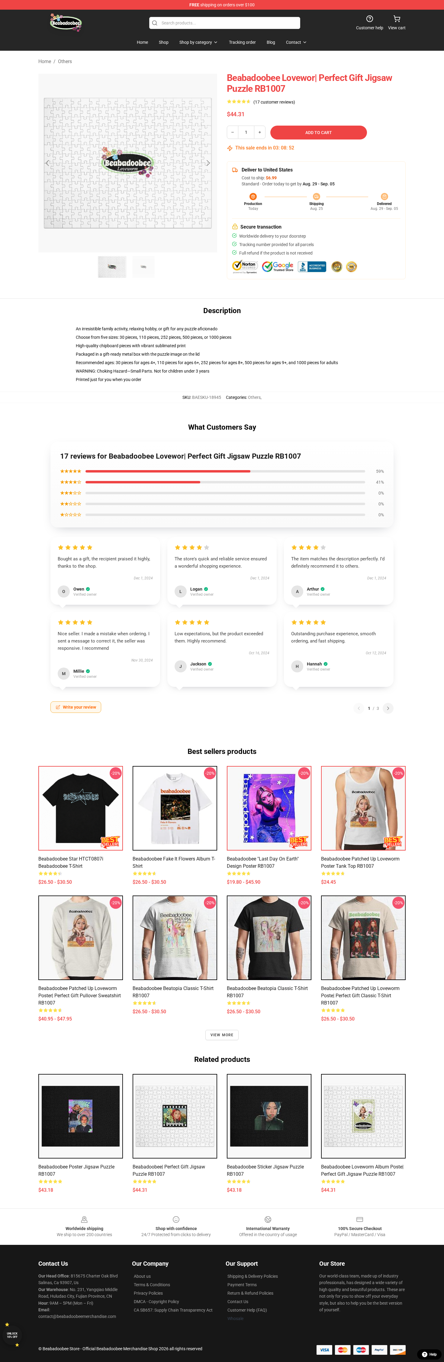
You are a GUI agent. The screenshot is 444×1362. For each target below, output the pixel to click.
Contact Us (237, 1301)
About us (142, 1276)
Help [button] (433, 1354)
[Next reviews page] (388, 708)
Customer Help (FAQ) (247, 1310)
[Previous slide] (47, 163)
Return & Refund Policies (250, 1293)
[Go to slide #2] (143, 267)
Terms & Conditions (152, 1284)
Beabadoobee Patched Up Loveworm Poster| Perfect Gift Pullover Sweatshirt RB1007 (79, 995)
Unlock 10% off (12, 1335)
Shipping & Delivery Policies (252, 1276)
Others (65, 61)
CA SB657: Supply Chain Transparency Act (173, 1310)
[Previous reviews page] (358, 708)
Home (44, 61)
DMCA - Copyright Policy (156, 1301)
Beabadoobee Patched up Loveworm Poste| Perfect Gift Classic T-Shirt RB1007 (360, 995)
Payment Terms (242, 1284)
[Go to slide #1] (112, 267)
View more (222, 1035)
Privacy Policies (148, 1293)
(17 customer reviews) (274, 102)
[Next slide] (207, 163)
